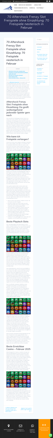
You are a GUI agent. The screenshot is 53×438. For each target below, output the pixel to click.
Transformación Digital (21, 7)
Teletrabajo (39, 7)
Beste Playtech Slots (13, 76)
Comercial (32, 7)
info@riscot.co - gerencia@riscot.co (21, 1)
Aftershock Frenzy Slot (14, 82)
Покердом (45, 76)
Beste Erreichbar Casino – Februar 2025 (17, 78)
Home (15, 5)
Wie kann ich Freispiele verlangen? (16, 75)
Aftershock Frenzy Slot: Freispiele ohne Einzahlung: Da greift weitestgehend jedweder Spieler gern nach (18, 72)
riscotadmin (39, 68)
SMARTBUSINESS (18, 10)
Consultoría (37, 5)
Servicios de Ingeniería (25, 5)
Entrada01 (39, 49)
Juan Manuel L (40, 72)
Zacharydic (39, 78)
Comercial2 (39, 47)
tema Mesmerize (44, 430)
